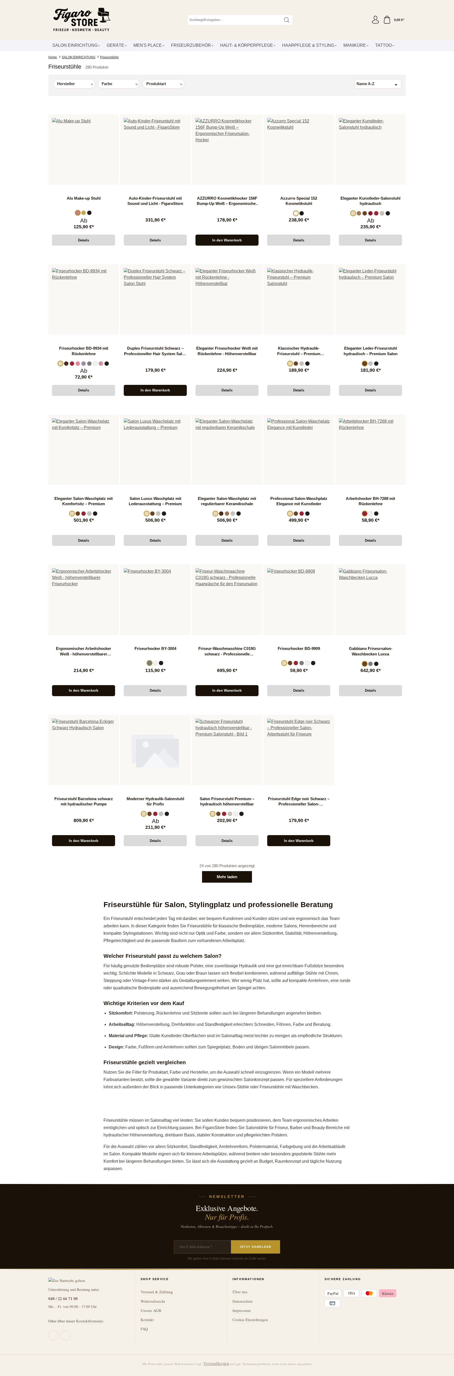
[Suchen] (287, 20)
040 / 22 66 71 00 (63, 1298)
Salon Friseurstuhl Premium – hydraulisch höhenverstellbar (227, 801)
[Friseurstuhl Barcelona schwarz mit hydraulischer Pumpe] (83, 750)
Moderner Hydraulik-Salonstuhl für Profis (155, 801)
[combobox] (234, 20)
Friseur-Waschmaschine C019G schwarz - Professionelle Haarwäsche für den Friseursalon (227, 651)
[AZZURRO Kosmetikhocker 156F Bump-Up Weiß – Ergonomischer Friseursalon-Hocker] (227, 149)
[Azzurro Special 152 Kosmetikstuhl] (298, 149)
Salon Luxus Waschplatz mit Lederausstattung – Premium (155, 501)
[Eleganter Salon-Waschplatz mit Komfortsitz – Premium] (83, 449)
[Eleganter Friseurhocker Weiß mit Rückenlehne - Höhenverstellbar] (227, 299)
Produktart (156, 83)
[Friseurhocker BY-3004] (155, 599)
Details (83, 240)
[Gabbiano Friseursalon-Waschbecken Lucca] (370, 599)
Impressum (242, 1310)
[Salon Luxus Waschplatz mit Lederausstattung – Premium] (155, 449)
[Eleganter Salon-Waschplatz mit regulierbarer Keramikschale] (227, 449)
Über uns (240, 1291)
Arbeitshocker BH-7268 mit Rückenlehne (370, 501)
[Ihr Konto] (375, 20)
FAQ (144, 1328)
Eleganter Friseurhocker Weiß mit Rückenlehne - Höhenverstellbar (227, 351)
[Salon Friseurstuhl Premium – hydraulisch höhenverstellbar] (227, 750)
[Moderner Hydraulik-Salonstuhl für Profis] (155, 750)
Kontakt (147, 1319)
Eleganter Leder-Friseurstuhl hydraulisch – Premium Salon (371, 351)
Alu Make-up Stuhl (84, 198)
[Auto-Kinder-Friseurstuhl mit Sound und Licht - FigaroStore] (155, 149)
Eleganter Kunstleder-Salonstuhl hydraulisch (370, 201)
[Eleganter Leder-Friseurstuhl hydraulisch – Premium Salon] (370, 299)
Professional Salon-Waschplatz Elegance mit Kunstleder (298, 501)
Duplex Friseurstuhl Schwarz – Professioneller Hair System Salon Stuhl (155, 351)
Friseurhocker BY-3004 (155, 648)
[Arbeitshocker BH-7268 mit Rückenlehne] (370, 449)
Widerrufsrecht (153, 1301)
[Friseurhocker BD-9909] (298, 599)
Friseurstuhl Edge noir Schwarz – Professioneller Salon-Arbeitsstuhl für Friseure (298, 801)
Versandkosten (216, 1363)
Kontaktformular (89, 1320)
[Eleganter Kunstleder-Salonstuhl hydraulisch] (370, 149)
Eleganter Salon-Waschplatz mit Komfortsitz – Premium (83, 501)
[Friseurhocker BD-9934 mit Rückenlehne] (83, 299)
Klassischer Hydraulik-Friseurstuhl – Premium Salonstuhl (298, 351)
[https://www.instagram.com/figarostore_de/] (65, 1336)
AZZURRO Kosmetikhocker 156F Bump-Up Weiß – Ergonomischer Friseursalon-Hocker (227, 201)
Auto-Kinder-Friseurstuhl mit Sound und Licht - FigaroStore (155, 201)
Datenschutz (243, 1301)
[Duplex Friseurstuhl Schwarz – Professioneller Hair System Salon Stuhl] (155, 299)
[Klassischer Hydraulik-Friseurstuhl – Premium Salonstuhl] (298, 299)
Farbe (107, 83)
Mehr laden (227, 877)
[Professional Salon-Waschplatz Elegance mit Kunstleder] (298, 449)
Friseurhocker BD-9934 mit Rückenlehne (83, 351)
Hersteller (66, 83)
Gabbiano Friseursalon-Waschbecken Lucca (370, 651)
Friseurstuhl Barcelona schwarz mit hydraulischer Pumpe (83, 801)
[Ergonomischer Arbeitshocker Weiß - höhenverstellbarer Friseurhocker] (83, 599)
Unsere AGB (151, 1310)
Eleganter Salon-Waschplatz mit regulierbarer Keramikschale (227, 501)
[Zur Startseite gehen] (81, 20)
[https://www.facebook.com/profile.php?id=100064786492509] (53, 1336)
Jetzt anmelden (255, 1246)
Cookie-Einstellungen (250, 1319)
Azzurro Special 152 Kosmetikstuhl (298, 201)
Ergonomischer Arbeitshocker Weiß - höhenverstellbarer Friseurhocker (83, 651)
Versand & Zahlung (157, 1291)
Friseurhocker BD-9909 (299, 648)
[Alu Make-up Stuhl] (83, 149)
